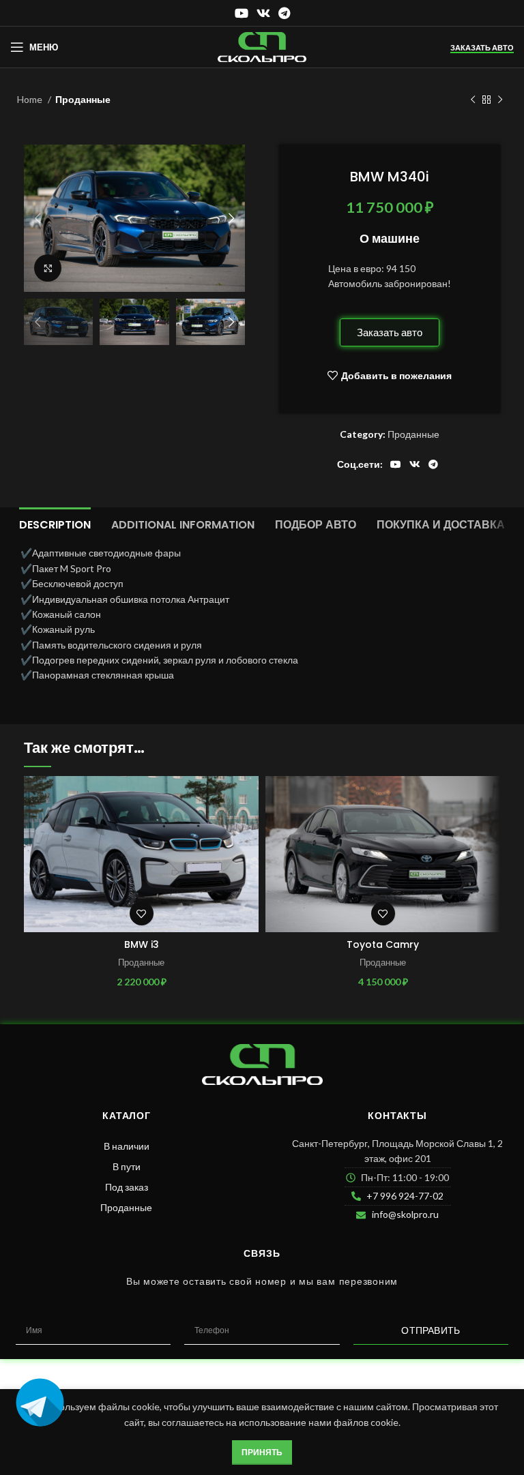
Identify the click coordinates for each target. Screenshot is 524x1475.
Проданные (83, 99)
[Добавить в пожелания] (142, 913)
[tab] (55, 523)
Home (30, 99)
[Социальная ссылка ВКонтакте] (263, 13)
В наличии (126, 1146)
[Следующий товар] (500, 100)
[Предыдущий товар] (473, 100)
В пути (127, 1166)
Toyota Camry (383, 944)
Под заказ (126, 1187)
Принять (262, 1452)
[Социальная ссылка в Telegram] (284, 13)
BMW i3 (141, 944)
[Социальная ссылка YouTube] (241, 13)
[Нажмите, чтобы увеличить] (47, 268)
